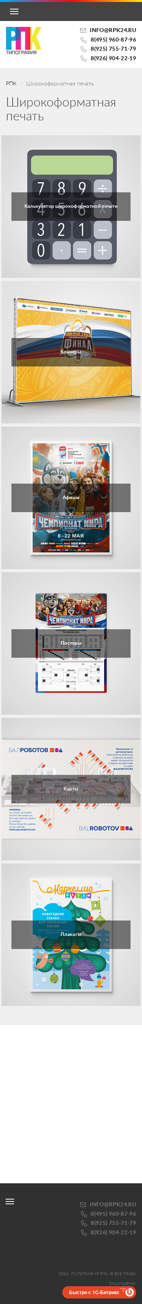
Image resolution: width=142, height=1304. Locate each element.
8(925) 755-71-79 (113, 49)
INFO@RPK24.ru (113, 30)
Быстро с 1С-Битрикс (94, 1292)
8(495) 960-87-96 (113, 40)
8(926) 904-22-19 (113, 58)
